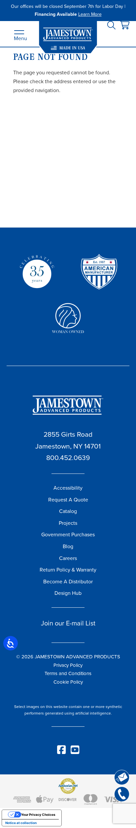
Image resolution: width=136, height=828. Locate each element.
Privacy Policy (68, 665)
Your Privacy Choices (38, 814)
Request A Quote (68, 499)
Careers (68, 558)
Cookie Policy (68, 682)
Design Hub (68, 593)
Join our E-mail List (68, 623)
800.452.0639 (68, 457)
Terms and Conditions (68, 673)
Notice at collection (21, 823)
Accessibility (68, 488)
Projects (68, 523)
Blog (68, 546)
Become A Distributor (68, 581)
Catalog (68, 511)
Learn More (90, 14)
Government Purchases (68, 534)
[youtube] (75, 752)
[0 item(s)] (124, 25)
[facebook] (62, 752)
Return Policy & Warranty (68, 569)
